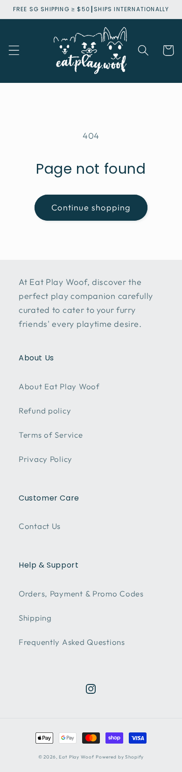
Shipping (35, 618)
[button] (14, 50)
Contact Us (40, 526)
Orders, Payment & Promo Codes (81, 593)
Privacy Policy (45, 459)
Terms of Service (51, 435)
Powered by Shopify (120, 757)
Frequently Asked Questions (72, 642)
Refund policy (45, 410)
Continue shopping (90, 207)
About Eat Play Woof (59, 386)
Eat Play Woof (76, 757)
